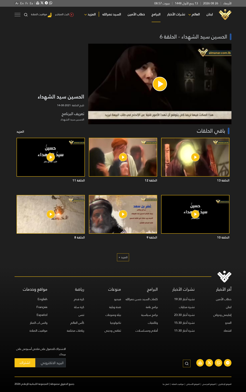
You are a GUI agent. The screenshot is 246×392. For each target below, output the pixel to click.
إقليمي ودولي (222, 315)
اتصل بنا (166, 384)
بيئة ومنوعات (113, 315)
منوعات (114, 289)
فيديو (117, 299)
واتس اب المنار (38, 322)
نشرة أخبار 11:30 (184, 330)
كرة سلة (79, 307)
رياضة (79, 289)
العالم (196, 14)
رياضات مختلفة (75, 330)
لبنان (210, 14)
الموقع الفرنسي (209, 384)
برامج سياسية (149, 315)
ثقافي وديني (113, 330)
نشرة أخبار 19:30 (184, 299)
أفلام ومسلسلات (147, 330)
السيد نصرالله (111, 14)
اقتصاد (227, 330)
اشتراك (25, 362)
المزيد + (123, 257)
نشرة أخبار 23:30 (184, 315)
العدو (228, 322)
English (42, 299)
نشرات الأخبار (176, 14)
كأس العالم (77, 322)
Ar (17, 3)
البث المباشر (62, 14)
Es (31, 3)
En (22, 3)
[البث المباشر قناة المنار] (200, 363)
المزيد (92, 14)
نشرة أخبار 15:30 (184, 322)
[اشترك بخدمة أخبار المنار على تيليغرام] (227, 363)
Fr (26, 3)
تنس (81, 315)
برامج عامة (152, 307)
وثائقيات (153, 322)
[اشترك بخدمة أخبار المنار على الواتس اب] (218, 363)
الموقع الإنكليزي (224, 384)
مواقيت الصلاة (39, 14)
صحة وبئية (115, 307)
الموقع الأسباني (193, 384)
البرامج (156, 14)
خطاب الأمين (136, 14)
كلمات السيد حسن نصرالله (142, 299)
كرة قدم (79, 299)
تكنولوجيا (115, 322)
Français (41, 307)
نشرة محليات (187, 307)
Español (42, 315)
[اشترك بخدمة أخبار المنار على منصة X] (209, 363)
